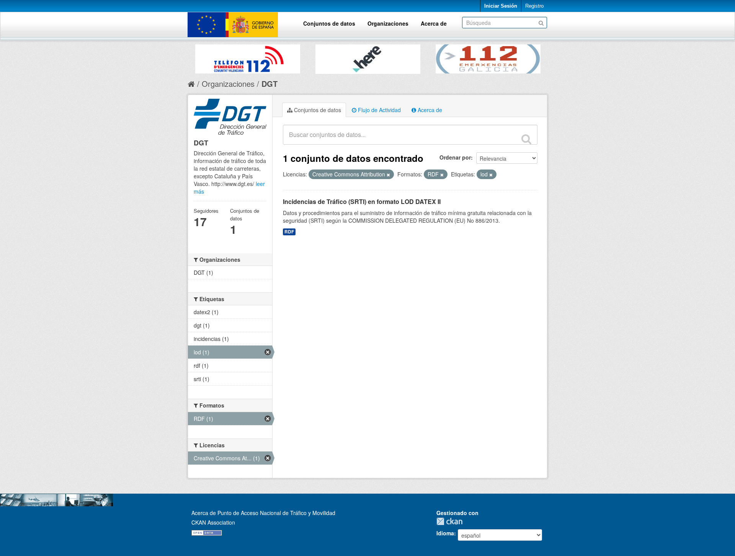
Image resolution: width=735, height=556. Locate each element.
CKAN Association (213, 522)
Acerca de (434, 23)
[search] (526, 139)
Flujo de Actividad (378, 110)
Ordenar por (455, 157)
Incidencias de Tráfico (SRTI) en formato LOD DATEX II (362, 201)
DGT (269, 83)
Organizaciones (388, 23)
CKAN (451, 521)
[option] (247, 57)
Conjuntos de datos (329, 23)
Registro (534, 6)
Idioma (445, 533)
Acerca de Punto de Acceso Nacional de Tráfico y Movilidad (263, 513)
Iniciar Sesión (500, 6)
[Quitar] (388, 174)
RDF (289, 231)
